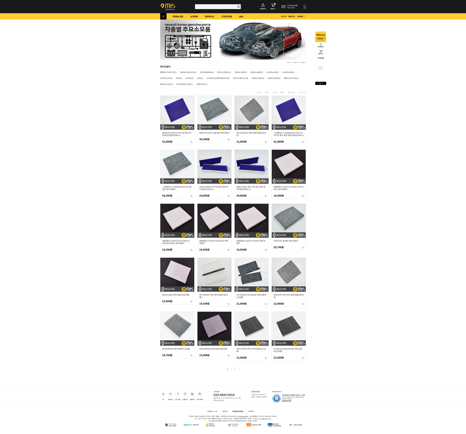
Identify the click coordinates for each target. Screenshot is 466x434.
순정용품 (194, 16)
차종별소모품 (177, 16)
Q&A (241, 16)
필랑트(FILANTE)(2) (168, 72)
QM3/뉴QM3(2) (274, 78)
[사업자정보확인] (243, 417)
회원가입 (291, 16)
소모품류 (294, 62)
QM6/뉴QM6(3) (256, 72)
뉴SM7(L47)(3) (166, 78)
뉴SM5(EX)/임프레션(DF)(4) (218, 78)
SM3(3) (179, 78)
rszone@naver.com (264, 419)
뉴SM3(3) (189, 78)
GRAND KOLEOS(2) (188, 72)
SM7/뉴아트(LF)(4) (240, 78)
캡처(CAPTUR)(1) (291, 78)
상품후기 (192, 399)
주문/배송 (200, 399)
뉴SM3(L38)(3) (288, 72)
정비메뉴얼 (209, 16)
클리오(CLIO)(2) (166, 84)
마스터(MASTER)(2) (185, 84)
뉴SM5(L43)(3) (272, 72)
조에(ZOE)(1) (201, 84)
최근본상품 (320, 58)
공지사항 (177, 399)
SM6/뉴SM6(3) (240, 72)
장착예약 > (320, 38)
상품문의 (185, 399)
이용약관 (251, 411)
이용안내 (224, 411)
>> (238, 369)
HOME (288, 62)
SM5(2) (200, 78)
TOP (320, 83)
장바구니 (320, 52)
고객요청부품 (226, 16)
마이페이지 (321, 47)
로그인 (283, 16)
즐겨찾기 (170, 399)
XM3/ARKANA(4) (207, 72)
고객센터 (300, 16)
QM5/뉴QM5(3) (258, 78)
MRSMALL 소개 (212, 411)
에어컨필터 (302, 62)
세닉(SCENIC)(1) (224, 72)
